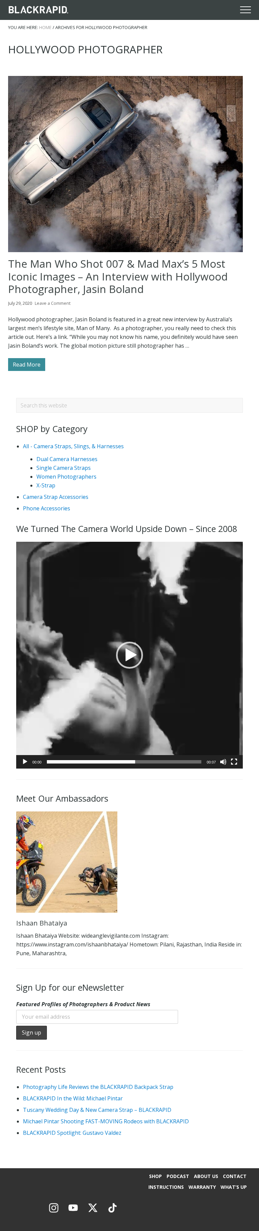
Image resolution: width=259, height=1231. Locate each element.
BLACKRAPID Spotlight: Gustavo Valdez (72, 1132)
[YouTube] (73, 1212)
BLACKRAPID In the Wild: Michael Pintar (73, 1098)
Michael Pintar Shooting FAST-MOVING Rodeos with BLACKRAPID (106, 1121)
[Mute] (223, 761)
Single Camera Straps (63, 468)
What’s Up (234, 1187)
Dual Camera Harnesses (66, 459)
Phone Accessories (46, 508)
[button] (245, 9)
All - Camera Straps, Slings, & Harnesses (73, 446)
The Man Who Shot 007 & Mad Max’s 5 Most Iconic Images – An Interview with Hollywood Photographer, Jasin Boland (118, 276)
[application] (129, 655)
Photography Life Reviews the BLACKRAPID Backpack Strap (98, 1087)
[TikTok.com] (112, 1212)
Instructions (166, 1187)
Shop (155, 1176)
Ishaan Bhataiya (41, 923)
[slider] (124, 762)
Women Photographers (66, 476)
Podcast (178, 1176)
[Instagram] (54, 1212)
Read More (26, 366)
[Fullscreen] (234, 761)
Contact (235, 1176)
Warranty (202, 1187)
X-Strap (45, 485)
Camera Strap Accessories (55, 497)
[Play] (25, 761)
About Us (206, 1176)
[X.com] (93, 1212)
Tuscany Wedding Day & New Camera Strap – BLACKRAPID (97, 1110)
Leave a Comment (52, 303)
